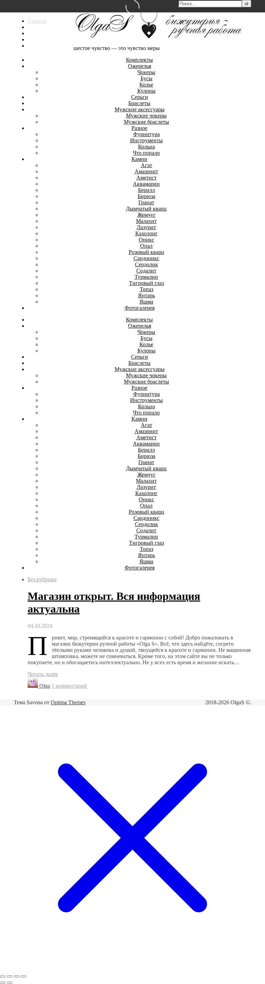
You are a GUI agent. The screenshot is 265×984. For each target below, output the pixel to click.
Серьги (139, 97)
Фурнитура (146, 134)
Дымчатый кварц (146, 209)
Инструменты (146, 140)
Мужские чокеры (146, 116)
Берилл (146, 190)
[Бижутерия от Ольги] (159, 36)
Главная (37, 21)
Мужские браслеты (146, 122)
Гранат (146, 202)
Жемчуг (146, 215)
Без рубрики (42, 579)
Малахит (146, 221)
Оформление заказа (50, 46)
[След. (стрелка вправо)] (9, 983)
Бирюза (146, 196)
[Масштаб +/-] (3, 976)
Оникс (146, 240)
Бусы (146, 78)
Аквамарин (146, 184)
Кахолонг (146, 233)
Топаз (146, 289)
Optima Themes (68, 702)
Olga (44, 686)
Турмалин (146, 277)
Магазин (38, 27)
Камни (139, 159)
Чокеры (146, 72)
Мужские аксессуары (140, 109)
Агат (146, 165)
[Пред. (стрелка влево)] (3, 983)
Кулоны (146, 91)
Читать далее (43, 674)
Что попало (146, 153)
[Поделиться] (16, 976)
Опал (146, 246)
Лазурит (146, 227)
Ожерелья (139, 66)
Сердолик (146, 264)
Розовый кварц (146, 252)
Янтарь (146, 295)
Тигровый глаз (146, 283)
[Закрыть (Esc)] (23, 976)
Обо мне (38, 33)
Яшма (146, 302)
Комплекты (139, 60)
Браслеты (139, 103)
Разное (139, 128)
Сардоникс (146, 258)
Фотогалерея (140, 308)
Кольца (146, 147)
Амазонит (146, 171)
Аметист (146, 178)
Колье (146, 85)
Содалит (146, 271)
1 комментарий (69, 686)
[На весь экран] (9, 976)
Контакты (39, 39)
